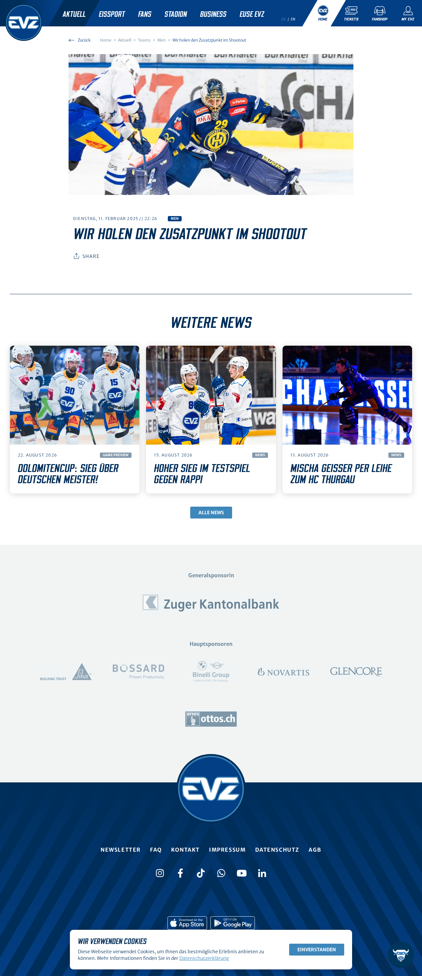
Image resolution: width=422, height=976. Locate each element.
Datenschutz (277, 849)
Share (91, 256)
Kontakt (185, 849)
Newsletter (121, 849)
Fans (144, 14)
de (283, 19)
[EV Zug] (23, 22)
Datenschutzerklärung (204, 958)
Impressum (227, 849)
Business (213, 14)
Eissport (112, 14)
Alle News (211, 513)
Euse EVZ (252, 14)
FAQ (156, 849)
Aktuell (74, 14)
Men (175, 218)
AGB (315, 849)
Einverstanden (316, 950)
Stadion (176, 14)
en (293, 19)
